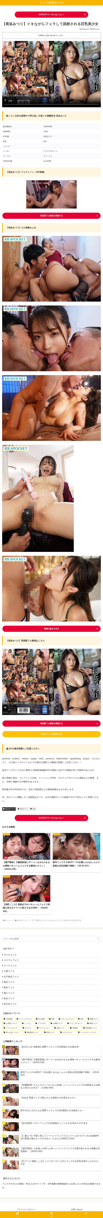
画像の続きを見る (51, 629)
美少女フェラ (10, 809)
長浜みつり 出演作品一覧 (51, 734)
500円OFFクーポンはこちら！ (52, 14)
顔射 (34, 809)
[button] (98, 938)
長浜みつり (24, 809)
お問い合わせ (76, 1209)
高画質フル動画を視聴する (51, 216)
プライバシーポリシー (26, 1209)
